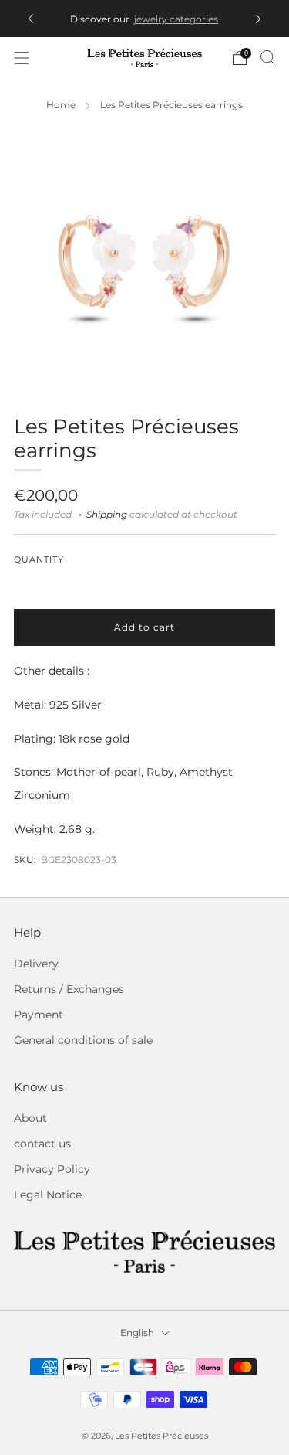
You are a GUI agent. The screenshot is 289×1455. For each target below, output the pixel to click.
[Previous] (31, 19)
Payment (38, 1014)
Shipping (106, 514)
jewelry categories (176, 19)
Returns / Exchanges (69, 989)
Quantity (39, 560)
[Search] (267, 57)
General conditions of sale (83, 1040)
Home (61, 105)
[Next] (258, 19)
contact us (42, 1143)
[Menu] (21, 58)
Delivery (36, 963)
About (30, 1118)
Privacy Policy (52, 1169)
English (137, 1332)
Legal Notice (48, 1194)
